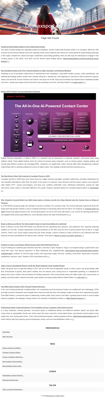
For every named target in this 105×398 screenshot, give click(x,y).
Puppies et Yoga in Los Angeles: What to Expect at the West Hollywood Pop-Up (30, 245)
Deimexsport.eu (50, 396)
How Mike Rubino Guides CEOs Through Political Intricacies (23, 287)
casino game (78, 82)
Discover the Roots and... (11, 380)
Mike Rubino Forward (75, 298)
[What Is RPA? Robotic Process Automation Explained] (50, 125)
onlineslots (94, 188)
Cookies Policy (59, 396)
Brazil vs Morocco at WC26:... (12, 348)
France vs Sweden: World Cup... (13, 357)
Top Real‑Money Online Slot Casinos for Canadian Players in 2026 (25, 176)
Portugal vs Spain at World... (12, 352)
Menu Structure (8, 336)
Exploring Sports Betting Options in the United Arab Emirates (23, 47)
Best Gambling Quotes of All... (12, 366)
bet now (81, 277)
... (8, 61)
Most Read (6, 332)
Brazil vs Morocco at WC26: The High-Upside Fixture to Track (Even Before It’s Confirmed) (34, 224)
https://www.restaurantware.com (84, 316)
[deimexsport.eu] (52, 17)
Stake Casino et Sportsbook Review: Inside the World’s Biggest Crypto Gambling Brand (33, 266)
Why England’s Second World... (13, 361)
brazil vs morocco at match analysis (68, 235)
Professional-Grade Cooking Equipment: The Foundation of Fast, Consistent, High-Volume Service (37, 307)
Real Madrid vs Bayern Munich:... (13, 375)
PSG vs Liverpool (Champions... (13, 389)
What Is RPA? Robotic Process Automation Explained (20, 91)
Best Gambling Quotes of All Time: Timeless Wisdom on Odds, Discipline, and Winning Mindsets (36, 71)
